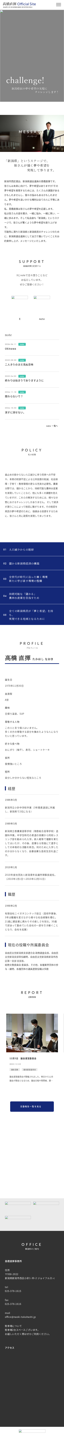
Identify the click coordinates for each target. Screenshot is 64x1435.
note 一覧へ (52, 425)
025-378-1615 (13, 1291)
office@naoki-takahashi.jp (20, 1316)
